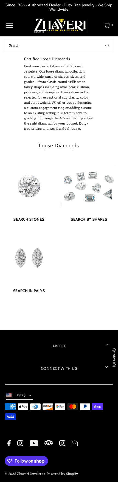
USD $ (21, 395)
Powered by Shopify (62, 474)
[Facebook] (9, 444)
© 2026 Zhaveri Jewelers (24, 474)
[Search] (107, 45)
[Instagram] (20, 444)
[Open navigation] (9, 25)
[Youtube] (34, 444)
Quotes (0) (114, 357)
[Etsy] (48, 443)
